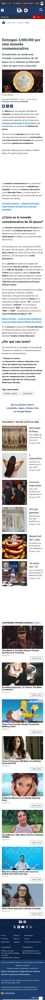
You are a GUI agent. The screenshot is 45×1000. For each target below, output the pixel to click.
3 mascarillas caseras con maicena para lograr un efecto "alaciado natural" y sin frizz (35, 456)
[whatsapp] (31, 927)
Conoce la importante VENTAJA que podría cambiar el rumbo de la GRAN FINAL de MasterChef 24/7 (36, 484)
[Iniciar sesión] (42, 3)
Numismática (27, 393)
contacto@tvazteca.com (30, 951)
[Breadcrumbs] (4, 22)
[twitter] (14, 928)
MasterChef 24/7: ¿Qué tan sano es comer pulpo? (35, 538)
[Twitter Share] (7, 106)
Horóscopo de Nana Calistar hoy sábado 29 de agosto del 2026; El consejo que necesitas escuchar (35, 429)
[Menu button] (4, 10)
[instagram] (18, 928)
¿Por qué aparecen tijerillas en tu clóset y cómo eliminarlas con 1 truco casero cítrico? (35, 511)
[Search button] (41, 10)
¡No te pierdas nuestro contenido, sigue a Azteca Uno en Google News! (22, 408)
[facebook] (26, 928)
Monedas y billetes (10, 393)
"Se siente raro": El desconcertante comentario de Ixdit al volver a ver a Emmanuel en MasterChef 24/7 (35, 565)
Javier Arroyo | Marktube (19, 101)
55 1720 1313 (26, 953)
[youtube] (22, 928)
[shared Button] (11, 106)
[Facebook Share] (3, 106)
